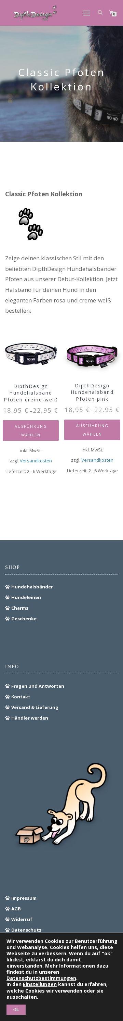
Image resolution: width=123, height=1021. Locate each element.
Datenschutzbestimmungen (41, 978)
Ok (16, 1009)
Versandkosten (36, 461)
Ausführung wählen (31, 430)
